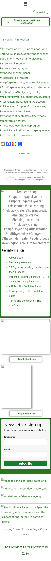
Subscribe (26, 463)
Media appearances (20, 262)
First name (9, 437)
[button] (25, 4)
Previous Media (26, 153)
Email (7, 449)
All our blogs (16, 257)
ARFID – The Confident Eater (25, 286)
